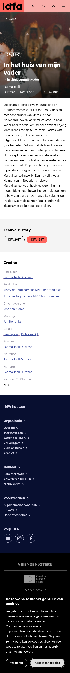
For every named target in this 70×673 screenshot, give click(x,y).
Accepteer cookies (47, 662)
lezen (43, 636)
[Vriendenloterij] (35, 564)
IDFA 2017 (14, 239)
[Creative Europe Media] (35, 579)
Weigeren (16, 662)
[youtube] (8, 538)
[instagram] (19, 538)
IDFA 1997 (37, 239)
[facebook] (31, 538)
